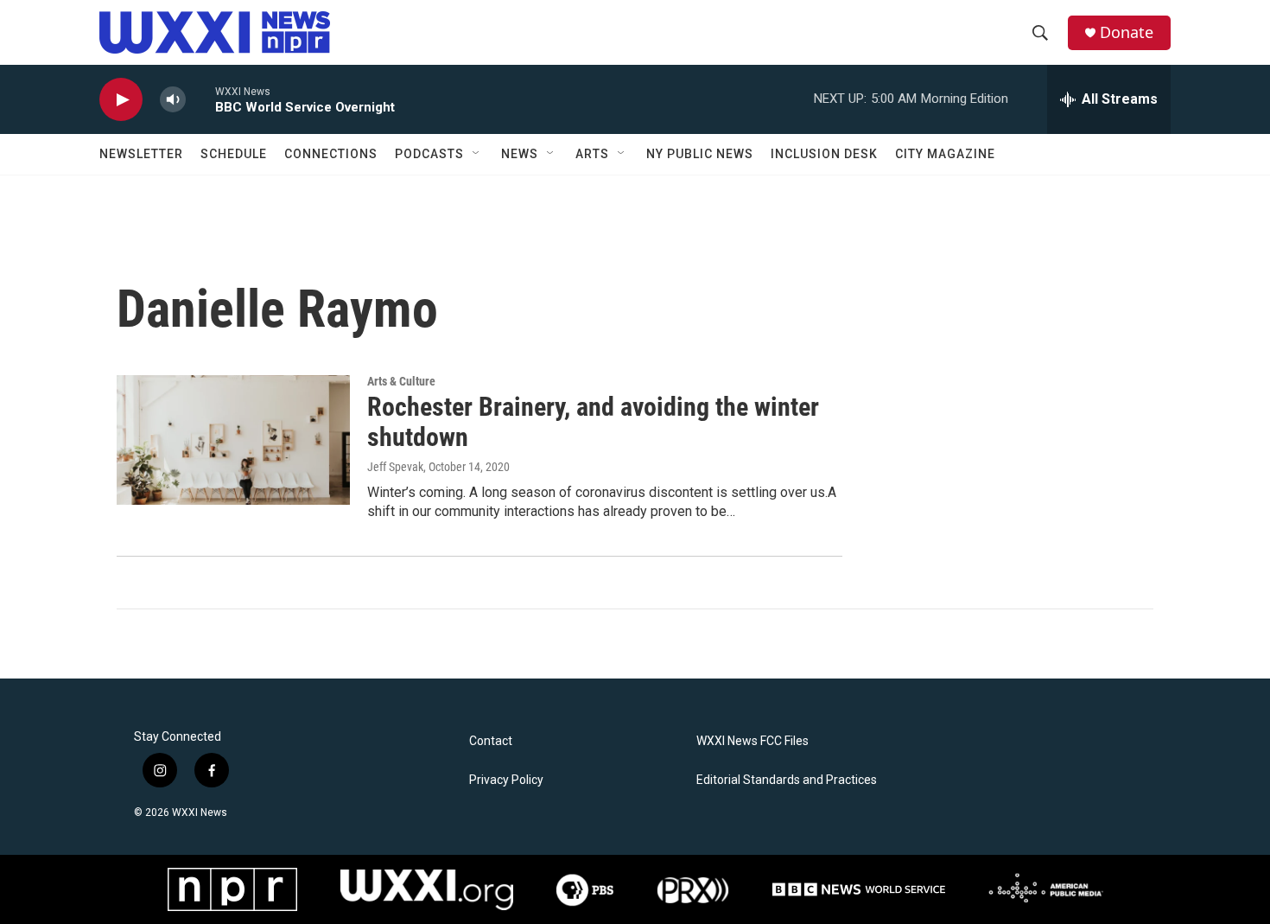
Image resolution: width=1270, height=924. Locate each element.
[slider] (200, 99)
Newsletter (141, 154)
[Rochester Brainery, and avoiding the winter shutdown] (233, 440)
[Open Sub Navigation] (477, 154)
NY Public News (699, 154)
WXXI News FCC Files (752, 741)
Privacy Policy (506, 780)
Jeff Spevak (395, 467)
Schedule (233, 154)
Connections (331, 154)
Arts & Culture (401, 381)
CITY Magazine (945, 154)
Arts (592, 154)
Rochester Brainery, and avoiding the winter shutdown (593, 422)
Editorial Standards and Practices (786, 780)
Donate (1126, 32)
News (519, 154)
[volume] (172, 99)
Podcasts (429, 154)
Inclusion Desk (824, 154)
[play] (121, 100)
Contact (490, 741)
